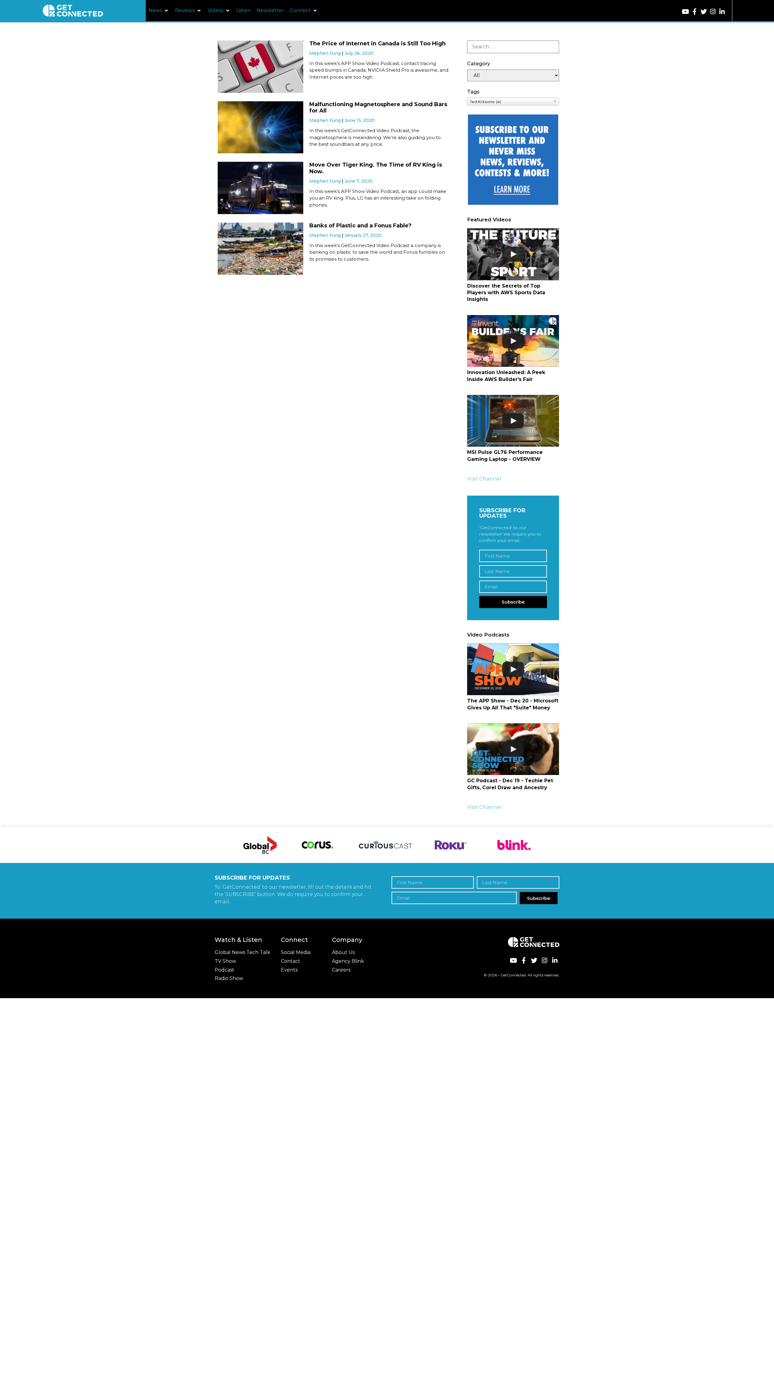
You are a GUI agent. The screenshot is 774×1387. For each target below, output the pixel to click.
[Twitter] (703, 11)
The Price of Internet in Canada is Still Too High (377, 43)
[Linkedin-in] (722, 11)
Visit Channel (484, 479)
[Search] (513, 47)
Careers (341, 970)
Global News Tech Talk (242, 952)
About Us (343, 952)
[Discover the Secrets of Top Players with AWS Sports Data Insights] (513, 254)
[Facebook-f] (694, 11)
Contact (290, 961)
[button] (159, 11)
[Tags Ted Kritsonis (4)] (513, 101)
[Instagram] (713, 11)
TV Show (225, 961)
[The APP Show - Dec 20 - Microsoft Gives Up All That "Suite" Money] (513, 669)
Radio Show (229, 978)
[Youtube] (685, 11)
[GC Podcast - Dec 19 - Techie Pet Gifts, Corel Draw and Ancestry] (513, 749)
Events (289, 970)
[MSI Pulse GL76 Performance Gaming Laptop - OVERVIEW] (513, 421)
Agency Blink (348, 961)
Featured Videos (489, 220)
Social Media (296, 952)
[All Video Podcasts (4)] (513, 75)
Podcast (224, 970)
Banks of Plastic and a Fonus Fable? (360, 225)
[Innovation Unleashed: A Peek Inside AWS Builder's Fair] (513, 341)
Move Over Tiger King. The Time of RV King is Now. (375, 168)
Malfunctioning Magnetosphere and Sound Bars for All (378, 107)
